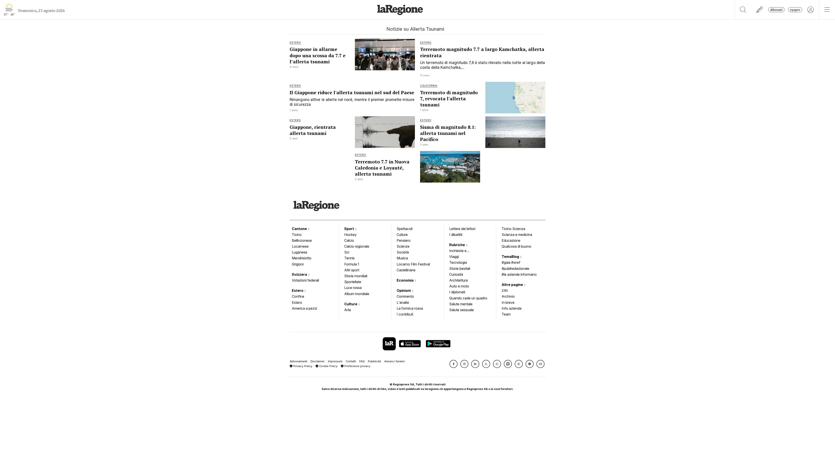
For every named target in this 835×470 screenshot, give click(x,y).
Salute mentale (461, 304)
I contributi (405, 314)
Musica (402, 258)
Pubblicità (374, 361)
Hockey (350, 234)
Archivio (508, 296)
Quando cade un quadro (468, 298)
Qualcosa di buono (516, 246)
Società (403, 252)
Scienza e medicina (517, 234)
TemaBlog (511, 256)
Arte (347, 310)
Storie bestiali (459, 268)
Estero (298, 290)
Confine (298, 296)
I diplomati (457, 292)
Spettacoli (404, 229)
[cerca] (743, 9)
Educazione (511, 240)
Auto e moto (459, 286)
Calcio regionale (356, 246)
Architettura (458, 280)
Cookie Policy (327, 366)
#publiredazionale (515, 268)
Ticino (297, 234)
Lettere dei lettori (462, 229)
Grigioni (298, 264)
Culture (351, 304)
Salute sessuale (461, 310)
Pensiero (404, 240)
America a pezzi (304, 308)
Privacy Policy (302, 366)
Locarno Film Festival (413, 264)
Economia (405, 280)
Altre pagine (513, 284)
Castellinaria (406, 270)
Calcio (349, 240)
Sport (349, 229)
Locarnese (300, 246)
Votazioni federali (305, 280)
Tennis (349, 258)
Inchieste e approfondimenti (462, 251)
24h (505, 290)
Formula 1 (351, 264)
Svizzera (300, 274)
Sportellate (352, 282)
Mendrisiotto (301, 258)
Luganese (299, 252)
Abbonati (776, 10)
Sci (346, 252)
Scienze (403, 246)
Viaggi (454, 256)
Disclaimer (318, 361)
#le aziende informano (519, 274)
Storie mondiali (355, 276)
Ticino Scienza (513, 229)
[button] (453, 364)
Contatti (351, 361)
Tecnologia (458, 262)
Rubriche (457, 245)
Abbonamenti (298, 361)
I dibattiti (455, 234)
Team (506, 314)
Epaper (795, 10)
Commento (405, 296)
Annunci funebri (394, 361)
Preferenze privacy (357, 366)
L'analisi (403, 302)
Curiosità (456, 274)
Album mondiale (356, 294)
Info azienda (511, 308)
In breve (508, 302)
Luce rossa (353, 287)
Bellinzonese (302, 240)
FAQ (362, 361)
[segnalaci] (760, 9)
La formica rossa (410, 308)
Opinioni (404, 290)
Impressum (335, 361)
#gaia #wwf (511, 262)
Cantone (300, 229)
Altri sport (351, 270)
